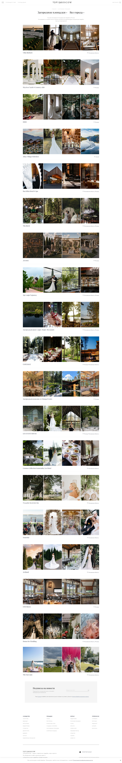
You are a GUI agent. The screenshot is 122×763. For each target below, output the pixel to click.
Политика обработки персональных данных (89, 757)
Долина (26, 260)
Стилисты (25, 728)
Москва (97, 191)
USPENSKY (27, 364)
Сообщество (11, 2)
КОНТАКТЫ (94, 728)
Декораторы (26, 730)
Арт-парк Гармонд (30, 295)
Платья (25, 735)
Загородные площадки (53, 728)
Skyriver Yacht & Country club (33, 87)
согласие (39, 696)
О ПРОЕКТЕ (94, 718)
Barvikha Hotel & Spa (30, 191)
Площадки (22, 2)
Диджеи (25, 733)
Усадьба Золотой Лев (31, 503)
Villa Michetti (27, 53)
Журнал (116, 2)
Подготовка (73, 718)
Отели (48, 718)
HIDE (25, 122)
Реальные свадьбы (75, 721)
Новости (72, 738)
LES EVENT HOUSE (30, 434)
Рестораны (49, 721)
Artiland (26, 572)
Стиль (72, 723)
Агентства (25, 718)
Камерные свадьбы (52, 730)
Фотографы (26, 723)
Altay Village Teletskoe (31, 157)
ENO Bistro (27, 607)
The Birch (26, 226)
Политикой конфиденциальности (83, 760)
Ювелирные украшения (29, 738)
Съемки (72, 735)
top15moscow (95, 716)
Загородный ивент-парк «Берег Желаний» (39, 330)
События (72, 733)
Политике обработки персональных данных (80, 696)
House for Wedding (30, 641)
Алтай (97, 156)
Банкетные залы (51, 723)
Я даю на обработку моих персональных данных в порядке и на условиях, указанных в (62, 696)
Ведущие (25, 721)
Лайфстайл (73, 728)
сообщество (26, 716)
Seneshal (26, 537)
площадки (49, 716)
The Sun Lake (27, 675)
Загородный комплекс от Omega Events (37, 399)
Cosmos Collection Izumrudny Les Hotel (37, 468)
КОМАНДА (94, 721)
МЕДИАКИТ (94, 723)
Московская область (89, 191)
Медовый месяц (74, 730)
